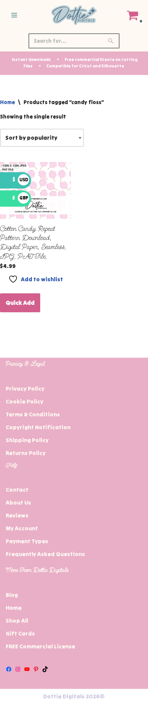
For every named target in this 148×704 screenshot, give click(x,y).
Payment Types (27, 541)
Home (7, 102)
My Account (22, 528)
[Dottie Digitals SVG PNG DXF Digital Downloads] (74, 15)
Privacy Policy (25, 388)
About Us (18, 502)
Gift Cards (20, 633)
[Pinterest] (36, 669)
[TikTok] (45, 669)
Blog (12, 594)
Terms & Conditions (33, 414)
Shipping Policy (27, 440)
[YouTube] (27, 669)
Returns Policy (26, 452)
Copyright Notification (38, 427)
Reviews (17, 515)
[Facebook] (9, 669)
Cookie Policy (24, 401)
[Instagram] (18, 669)
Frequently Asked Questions (45, 554)
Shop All (17, 620)
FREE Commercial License (40, 646)
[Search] (111, 40)
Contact (17, 489)
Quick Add (20, 302)
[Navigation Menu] (14, 15)
